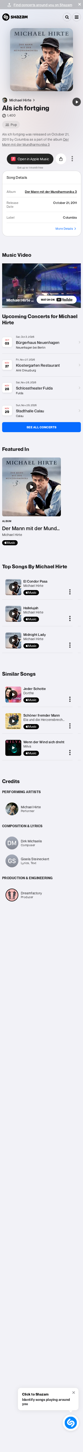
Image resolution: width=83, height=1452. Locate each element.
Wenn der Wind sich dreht (43, 742)
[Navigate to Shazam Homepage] (15, 17)
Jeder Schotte (34, 689)
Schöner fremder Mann (41, 715)
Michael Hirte (33, 585)
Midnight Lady (34, 634)
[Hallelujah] (13, 613)
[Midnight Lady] (13, 640)
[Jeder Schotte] (13, 694)
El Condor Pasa (35, 581)
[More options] (72, 159)
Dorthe (28, 693)
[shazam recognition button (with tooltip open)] (71, 1422)
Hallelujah (31, 608)
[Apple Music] (10, 542)
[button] (79, 4)
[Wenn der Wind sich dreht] (13, 747)
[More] (70, 592)
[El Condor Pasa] (13, 587)
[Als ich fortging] (76, 102)
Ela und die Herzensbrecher (44, 719)
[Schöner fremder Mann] (13, 721)
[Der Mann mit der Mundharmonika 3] (31, 501)
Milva (27, 746)
